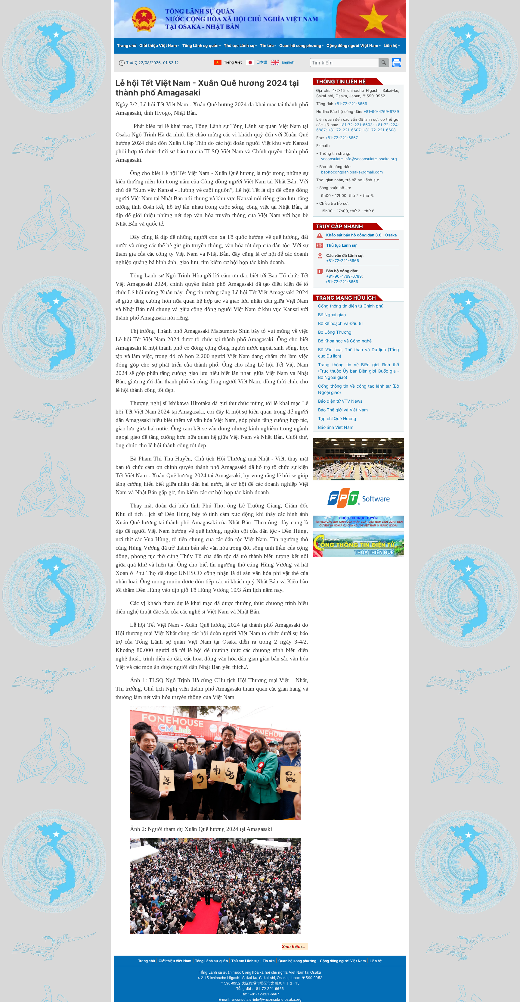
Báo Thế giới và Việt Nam (343, 409)
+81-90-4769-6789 (344, 276)
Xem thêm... (293, 946)
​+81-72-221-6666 (269, 988)
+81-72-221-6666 (342, 260)
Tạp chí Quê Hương (337, 418)
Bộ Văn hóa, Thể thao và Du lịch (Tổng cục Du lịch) (358, 352)
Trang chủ (126, 45)
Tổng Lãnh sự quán (200, 45)
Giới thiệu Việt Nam (158, 45)
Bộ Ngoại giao (332, 314)
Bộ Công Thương (334, 332)
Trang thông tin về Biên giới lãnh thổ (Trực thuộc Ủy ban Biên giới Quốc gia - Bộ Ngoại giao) (358, 371)
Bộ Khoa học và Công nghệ (345, 340)
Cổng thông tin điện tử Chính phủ (350, 305)
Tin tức (267, 45)
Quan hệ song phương (300, 45)
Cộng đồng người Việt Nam (352, 45)
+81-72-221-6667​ (265, 993)
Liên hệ (391, 45)
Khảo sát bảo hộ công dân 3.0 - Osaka (361, 235)
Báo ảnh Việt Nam (335, 427)
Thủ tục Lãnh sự (239, 45)
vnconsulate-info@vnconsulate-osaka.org (266, 999)
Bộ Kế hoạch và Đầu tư (340, 323)
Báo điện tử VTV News (340, 401)
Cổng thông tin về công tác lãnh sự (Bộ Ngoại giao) (358, 389)
